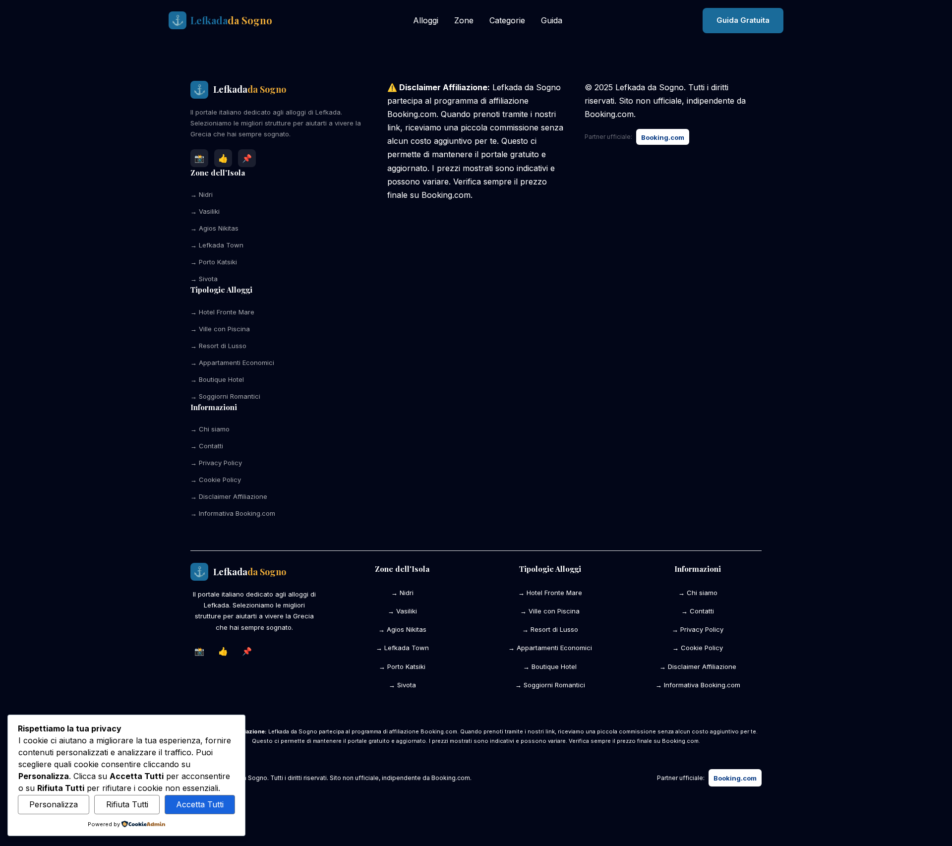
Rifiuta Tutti (127, 804)
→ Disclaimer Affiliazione (228, 496)
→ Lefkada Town (216, 245)
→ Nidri (201, 194)
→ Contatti (206, 446)
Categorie (507, 20)
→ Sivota (204, 279)
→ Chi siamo (210, 429)
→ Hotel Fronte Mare (222, 312)
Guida (551, 20)
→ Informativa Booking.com (232, 513)
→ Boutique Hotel (217, 379)
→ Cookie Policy (215, 479)
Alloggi (425, 20)
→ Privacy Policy (216, 463)
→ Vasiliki (205, 211)
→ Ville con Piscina (220, 329)
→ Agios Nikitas (214, 228)
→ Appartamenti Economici (232, 362)
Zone (464, 20)
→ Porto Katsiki (213, 262)
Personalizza (53, 804)
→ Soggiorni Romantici (225, 396)
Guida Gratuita (743, 20)
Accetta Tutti (200, 804)
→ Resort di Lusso (218, 346)
